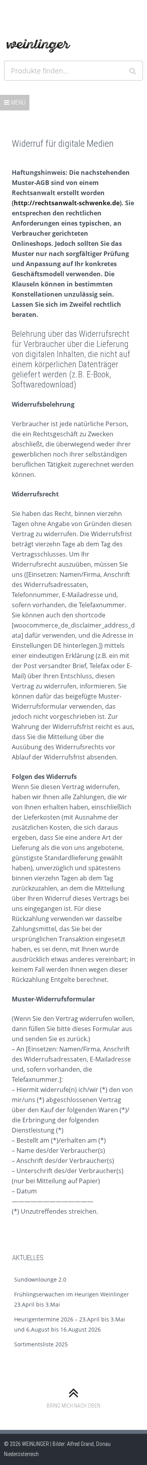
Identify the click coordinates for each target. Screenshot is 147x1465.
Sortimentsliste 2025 (41, 1344)
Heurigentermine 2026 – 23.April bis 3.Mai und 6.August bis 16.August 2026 (69, 1324)
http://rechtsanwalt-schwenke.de (67, 203)
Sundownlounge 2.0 (40, 1279)
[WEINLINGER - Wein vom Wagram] (38, 44)
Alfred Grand (80, 1444)
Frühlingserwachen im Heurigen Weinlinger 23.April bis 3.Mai (71, 1299)
